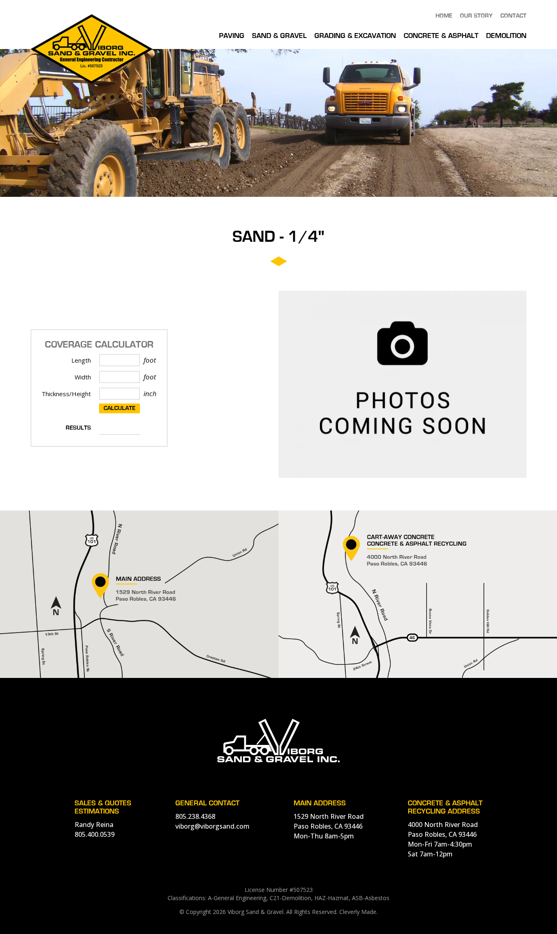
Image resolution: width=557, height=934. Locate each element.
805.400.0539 (95, 834)
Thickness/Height (66, 394)
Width (83, 377)
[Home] (92, 81)
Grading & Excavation (355, 36)
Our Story (476, 16)
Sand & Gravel (279, 36)
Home (443, 16)
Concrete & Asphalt (441, 36)
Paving (231, 36)
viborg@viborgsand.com (212, 826)
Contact (513, 16)
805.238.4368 (195, 816)
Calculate (119, 408)
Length (81, 360)
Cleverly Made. (358, 912)
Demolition (506, 36)
